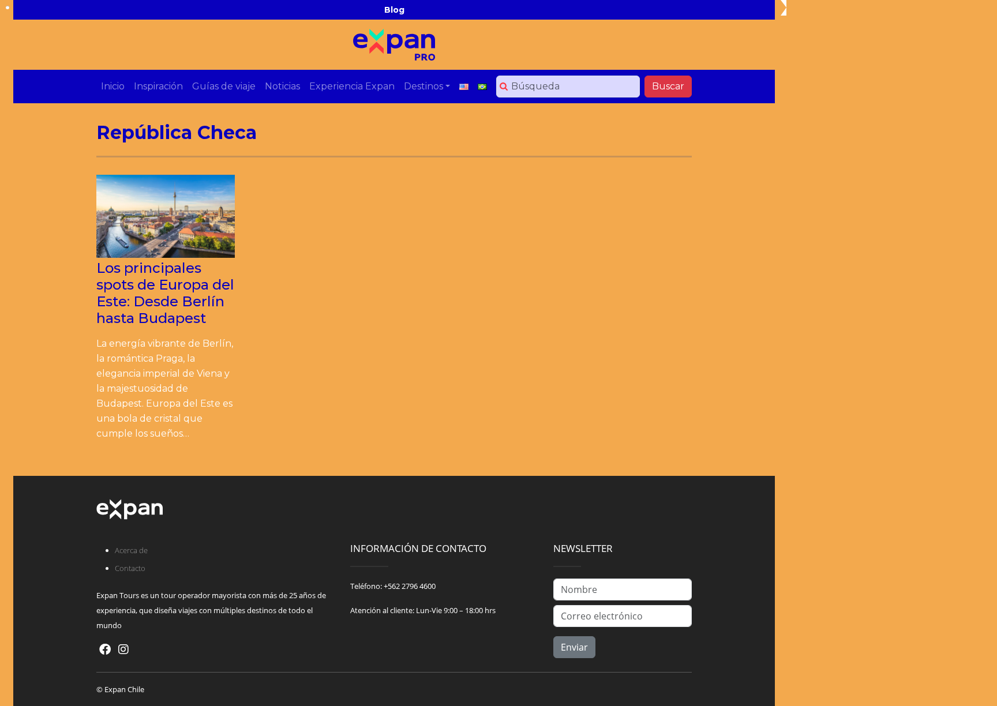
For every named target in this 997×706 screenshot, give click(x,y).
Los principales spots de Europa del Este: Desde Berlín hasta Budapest (165, 293)
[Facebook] (105, 649)
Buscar (668, 86)
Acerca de (131, 550)
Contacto (130, 568)
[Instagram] (123, 649)
